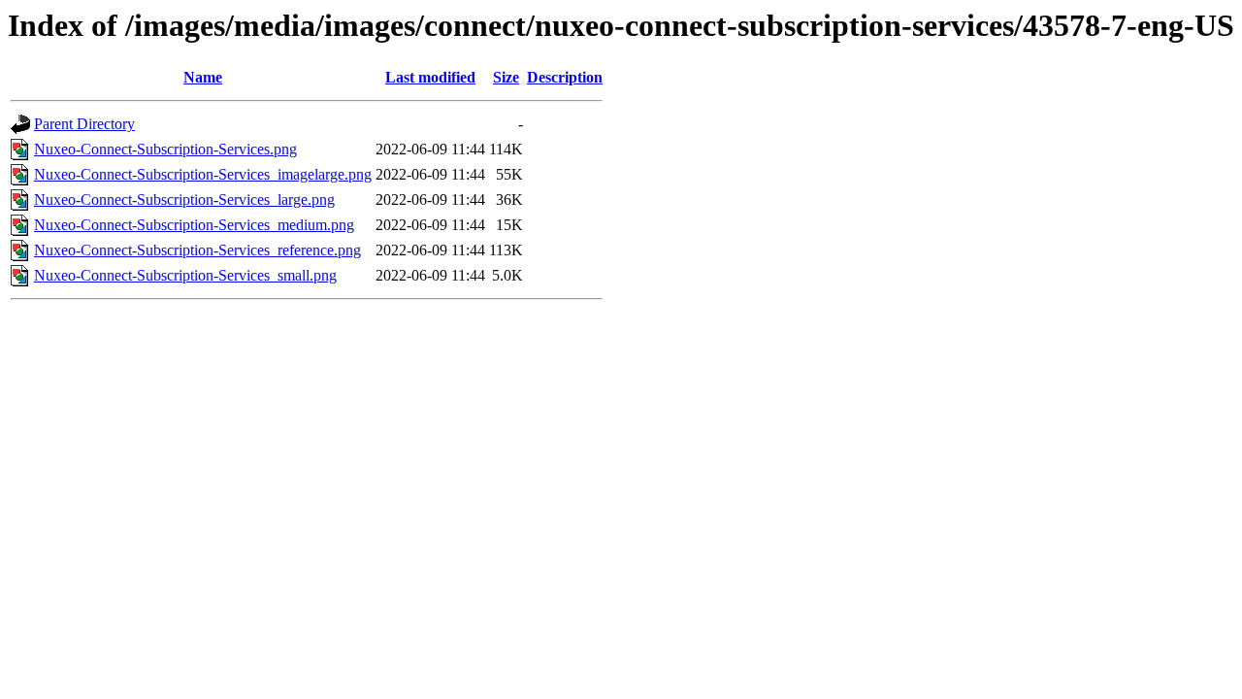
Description (565, 77)
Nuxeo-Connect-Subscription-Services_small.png (185, 275)
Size (506, 77)
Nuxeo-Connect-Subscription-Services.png (165, 149)
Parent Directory (84, 124)
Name (202, 77)
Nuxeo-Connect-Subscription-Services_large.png (184, 199)
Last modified (430, 77)
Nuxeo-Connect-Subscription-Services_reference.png (197, 250)
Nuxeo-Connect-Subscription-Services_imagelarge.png (203, 174)
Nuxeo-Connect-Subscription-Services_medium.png (194, 224)
